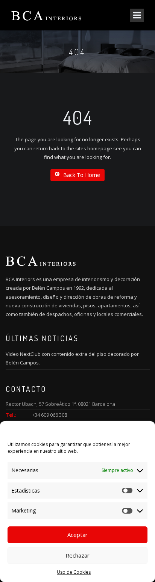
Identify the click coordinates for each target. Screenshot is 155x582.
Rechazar (77, 555)
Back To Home (81, 174)
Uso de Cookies (74, 572)
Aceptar (77, 534)
